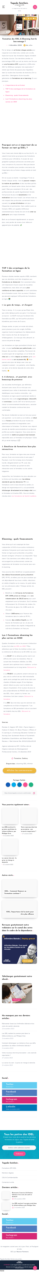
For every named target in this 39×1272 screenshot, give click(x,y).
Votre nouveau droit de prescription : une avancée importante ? (29, 829)
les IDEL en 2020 (20, 646)
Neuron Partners (23, 1252)
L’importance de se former (15, 85)
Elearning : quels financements (17, 95)
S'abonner (19, 1154)
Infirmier (30, 764)
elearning (19, 764)
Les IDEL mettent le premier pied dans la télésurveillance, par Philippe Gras (16, 1034)
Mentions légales (8, 1173)
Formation (17, 758)
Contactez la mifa (8, 1182)
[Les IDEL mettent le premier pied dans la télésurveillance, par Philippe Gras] (6, 1206)
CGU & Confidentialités (10, 1178)
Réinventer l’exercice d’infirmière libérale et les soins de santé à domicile (18, 1025)
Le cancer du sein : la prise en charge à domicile (9, 860)
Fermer (2, 1271)
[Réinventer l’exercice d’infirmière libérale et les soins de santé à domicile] (6, 1195)
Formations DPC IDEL (9, 1168)
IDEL (25, 764)
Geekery (25, 758)
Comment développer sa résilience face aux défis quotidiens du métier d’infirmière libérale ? (19, 1044)
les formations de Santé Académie (24, 496)
